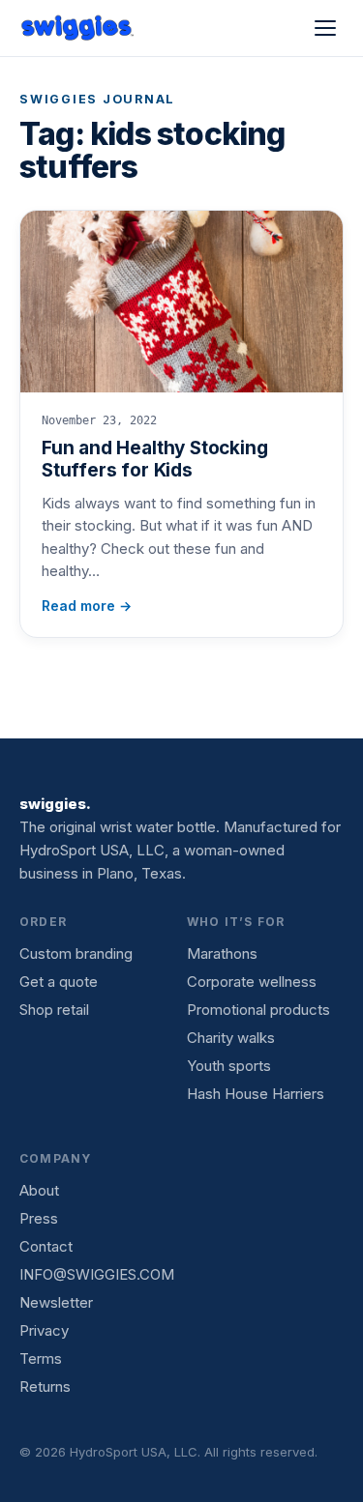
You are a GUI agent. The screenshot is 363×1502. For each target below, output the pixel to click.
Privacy (44, 1330)
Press (38, 1218)
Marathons (222, 953)
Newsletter (56, 1302)
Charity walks (231, 1037)
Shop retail (54, 1009)
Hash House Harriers (255, 1093)
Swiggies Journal (97, 99)
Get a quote (58, 981)
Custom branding (76, 953)
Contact (46, 1246)
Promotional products (258, 1009)
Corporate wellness (252, 981)
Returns (45, 1386)
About (39, 1190)
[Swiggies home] (78, 28)
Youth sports (229, 1065)
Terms (40, 1358)
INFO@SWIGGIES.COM (96, 1274)
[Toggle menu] (325, 28)
